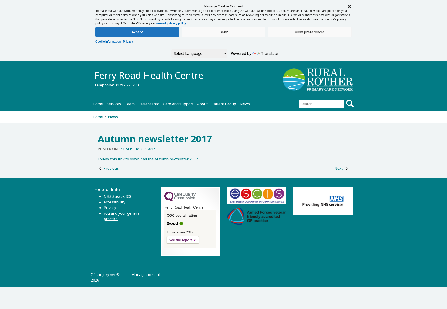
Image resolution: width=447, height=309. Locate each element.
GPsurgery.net (103, 274)
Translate (269, 53)
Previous (110, 168)
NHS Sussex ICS (117, 196)
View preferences (310, 32)
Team (130, 103)
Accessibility (114, 202)
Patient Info (148, 103)
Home (98, 103)
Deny (223, 32)
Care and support (178, 103)
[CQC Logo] (180, 200)
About (202, 103)
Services (114, 103)
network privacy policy (171, 23)
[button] (349, 6)
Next (339, 168)
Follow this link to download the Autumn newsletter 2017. (148, 159)
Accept (137, 32)
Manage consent (145, 274)
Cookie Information (108, 41)
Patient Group (223, 103)
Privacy (128, 41)
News (245, 103)
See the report (180, 240)
